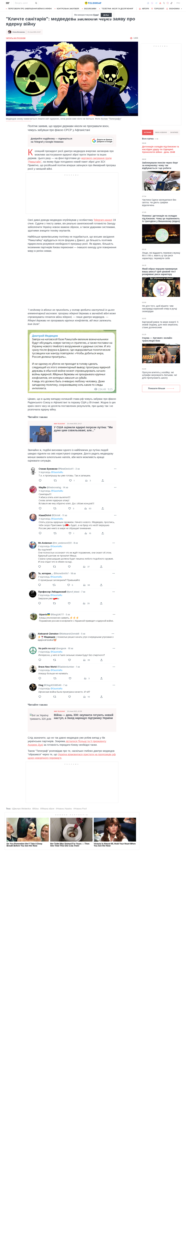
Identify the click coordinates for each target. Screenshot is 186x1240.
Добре (106, 15)
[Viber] (152, 3)
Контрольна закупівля (68, 9)
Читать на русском (15, 38)
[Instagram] (167, 3)
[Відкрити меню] (8, 3)
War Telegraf (59, 423)
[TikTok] (171, 3)
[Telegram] (156, 3)
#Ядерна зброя (47, 809)
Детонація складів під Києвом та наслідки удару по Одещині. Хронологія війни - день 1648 (160, 149)
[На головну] (93, 3)
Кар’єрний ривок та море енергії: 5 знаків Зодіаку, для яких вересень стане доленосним (160, 325)
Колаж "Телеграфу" (111, 119)
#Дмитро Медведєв (21, 809)
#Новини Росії (80, 809)
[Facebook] (148, 3)
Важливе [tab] (174, 132)
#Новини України (64, 809)
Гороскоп (159, 9)
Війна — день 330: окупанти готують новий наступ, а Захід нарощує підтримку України (83, 717)
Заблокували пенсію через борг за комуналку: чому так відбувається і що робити (160, 165)
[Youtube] (160, 3)
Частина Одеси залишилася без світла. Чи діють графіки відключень (159, 202)
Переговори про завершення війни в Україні (30, 9)
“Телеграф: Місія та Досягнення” (117, 9)
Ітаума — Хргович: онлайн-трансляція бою (157, 339)
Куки (95, 15)
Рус (178, 3)
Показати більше (156, 388)
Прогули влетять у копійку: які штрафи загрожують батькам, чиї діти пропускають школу (159, 375)
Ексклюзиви (90, 9)
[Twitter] (164, 3)
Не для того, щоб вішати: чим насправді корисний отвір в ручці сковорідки (159, 309)
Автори (145, 9)
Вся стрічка (148, 139)
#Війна (35, 809)
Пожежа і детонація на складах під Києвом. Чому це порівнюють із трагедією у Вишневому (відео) (161, 218)
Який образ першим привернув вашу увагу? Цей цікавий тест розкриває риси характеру (159, 272)
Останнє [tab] (147, 132)
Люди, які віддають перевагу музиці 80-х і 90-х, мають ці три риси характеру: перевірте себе (161, 256)
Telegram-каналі (103, 220)
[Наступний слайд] (181, 8)
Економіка (174, 9)
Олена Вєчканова (19, 32)
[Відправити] (36, 3)
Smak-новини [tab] (161, 132)
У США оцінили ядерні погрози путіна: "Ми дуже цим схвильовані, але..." (83, 429)
